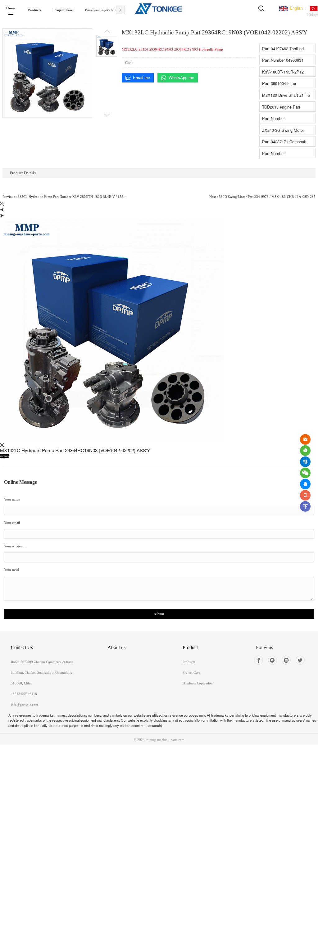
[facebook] (258, 660)
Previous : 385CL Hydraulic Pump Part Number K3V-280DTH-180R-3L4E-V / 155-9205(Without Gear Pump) (65, 196)
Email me (141, 77)
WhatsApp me (181, 77)
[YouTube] (272, 660)
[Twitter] (300, 660)
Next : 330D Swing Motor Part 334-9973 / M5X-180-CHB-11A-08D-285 (262, 196)
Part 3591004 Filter (279, 83)
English (295, 8)
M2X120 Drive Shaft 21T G (286, 95)
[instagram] (286, 660)
